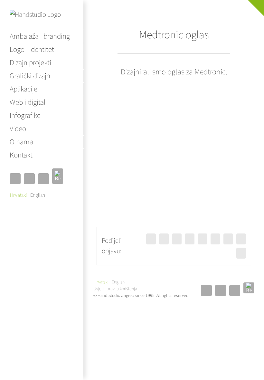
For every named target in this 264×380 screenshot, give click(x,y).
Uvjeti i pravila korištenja (115, 289)
